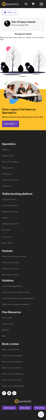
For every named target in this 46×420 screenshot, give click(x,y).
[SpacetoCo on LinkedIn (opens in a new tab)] (14, 393)
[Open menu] (41, 4)
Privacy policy (7, 168)
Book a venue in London (11, 380)
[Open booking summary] (33, 4)
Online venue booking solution (14, 256)
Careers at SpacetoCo (10, 180)
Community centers (10, 206)
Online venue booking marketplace (15, 304)
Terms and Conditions (10, 162)
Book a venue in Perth (10, 350)
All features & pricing (10, 275)
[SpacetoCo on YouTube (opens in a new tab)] (9, 393)
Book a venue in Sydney (11, 368)
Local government (9, 199)
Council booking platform (12, 286)
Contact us (6, 186)
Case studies (7, 318)
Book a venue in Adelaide (12, 356)
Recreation (6, 230)
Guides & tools (8, 324)
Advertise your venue (10, 269)
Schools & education (10, 224)
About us (5, 150)
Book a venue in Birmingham (13, 386)
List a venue (6, 237)
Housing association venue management (18, 298)
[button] (26, 4)
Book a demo (7, 243)
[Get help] (41, 414)
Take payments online (10, 262)
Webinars (5, 330)
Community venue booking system (15, 292)
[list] (23, 168)
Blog (3, 336)
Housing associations (10, 212)
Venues (5, 218)
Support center (8, 156)
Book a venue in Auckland (12, 362)
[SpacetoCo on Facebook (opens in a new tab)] (4, 393)
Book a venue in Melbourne (13, 374)
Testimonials (7, 174)
